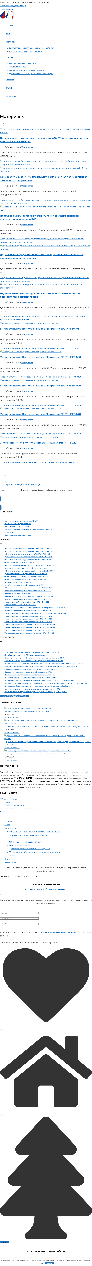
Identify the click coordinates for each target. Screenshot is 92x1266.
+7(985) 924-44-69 (58, 889)
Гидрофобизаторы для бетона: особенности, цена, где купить (30, 678)
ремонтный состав (20, 784)
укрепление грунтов (51, 784)
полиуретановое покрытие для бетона (53, 781)
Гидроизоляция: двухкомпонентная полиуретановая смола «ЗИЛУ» (32, 689)
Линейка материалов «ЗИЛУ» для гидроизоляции (25, 655)
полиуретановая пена (78, 778)
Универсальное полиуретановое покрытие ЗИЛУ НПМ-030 (40, 357)
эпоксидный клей (33, 787)
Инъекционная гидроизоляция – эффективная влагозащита (29, 675)
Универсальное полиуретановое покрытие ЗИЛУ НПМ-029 (40, 385)
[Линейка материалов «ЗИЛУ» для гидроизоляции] (27, 708)
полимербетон (63, 778)
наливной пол (54, 778)
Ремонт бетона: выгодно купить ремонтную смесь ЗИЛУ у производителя (35, 692)
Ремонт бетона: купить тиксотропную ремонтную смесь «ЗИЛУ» (31, 652)
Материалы (8, 125)
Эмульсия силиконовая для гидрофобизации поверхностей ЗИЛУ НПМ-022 (36, 608)
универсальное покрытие (70, 784)
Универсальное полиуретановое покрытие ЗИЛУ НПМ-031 (40, 328)
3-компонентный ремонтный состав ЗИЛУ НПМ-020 (26, 602)
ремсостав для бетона (33, 784)
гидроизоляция (54, 775)
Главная (16, 772)
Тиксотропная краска (15, 775)
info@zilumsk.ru (6, 9)
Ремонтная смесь (72, 772)
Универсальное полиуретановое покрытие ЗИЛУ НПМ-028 (40, 414)
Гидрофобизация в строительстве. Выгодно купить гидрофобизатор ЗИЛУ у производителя (43, 664)
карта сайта (65, 775)
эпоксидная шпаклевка (18, 787)
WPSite (17, 808)
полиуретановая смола (16, 780)
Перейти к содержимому (13, 6)
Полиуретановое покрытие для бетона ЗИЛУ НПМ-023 (27, 611)
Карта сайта (8, 804)
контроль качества (75, 775)
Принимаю (49, 1263)
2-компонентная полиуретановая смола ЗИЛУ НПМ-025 (28, 616)
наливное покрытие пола (42, 778)
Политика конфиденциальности (15, 805)
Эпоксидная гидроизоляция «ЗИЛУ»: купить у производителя (30, 669)
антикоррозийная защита (34, 775)
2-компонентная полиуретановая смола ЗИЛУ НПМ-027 (38, 442)
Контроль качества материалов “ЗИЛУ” (28, 835)
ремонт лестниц (7, 784)
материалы (23, 777)
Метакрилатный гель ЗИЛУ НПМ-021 (20, 605)
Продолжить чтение (40, 348)
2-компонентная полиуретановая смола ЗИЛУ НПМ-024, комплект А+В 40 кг (36, 613)
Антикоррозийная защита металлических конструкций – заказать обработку (37, 686)
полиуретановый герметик (82, 781)
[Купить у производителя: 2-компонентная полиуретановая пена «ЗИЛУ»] (37, 751)
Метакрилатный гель (25, 772)
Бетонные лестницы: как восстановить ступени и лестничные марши (33, 661)
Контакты (7, 802)
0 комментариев (12, 717)
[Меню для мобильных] (1, 107)
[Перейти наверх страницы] (0, 811)
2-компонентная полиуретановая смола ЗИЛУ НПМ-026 (28, 619)
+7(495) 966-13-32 (36, 889)
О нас (7, 825)
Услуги (7, 838)
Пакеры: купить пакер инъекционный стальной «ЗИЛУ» (28, 672)
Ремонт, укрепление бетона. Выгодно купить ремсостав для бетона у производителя (40, 666)
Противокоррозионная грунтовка (56, 772)
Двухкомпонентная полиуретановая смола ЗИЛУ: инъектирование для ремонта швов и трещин (47, 742)
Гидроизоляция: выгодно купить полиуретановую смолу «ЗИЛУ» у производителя (39, 680)
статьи (42, 784)
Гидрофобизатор (6, 772)
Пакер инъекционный (39, 772)
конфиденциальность (6, 778)
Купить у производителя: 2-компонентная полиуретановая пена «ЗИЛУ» (35, 658)
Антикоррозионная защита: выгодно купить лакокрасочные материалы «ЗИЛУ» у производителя (45, 683)
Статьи (7, 859)
